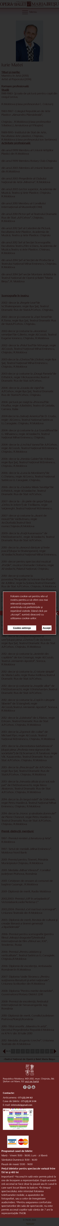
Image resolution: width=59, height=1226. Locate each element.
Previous (4, 1051)
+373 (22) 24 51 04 (28, 1101)
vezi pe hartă (32, 1081)
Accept (47, 628)
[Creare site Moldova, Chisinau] (29, 1224)
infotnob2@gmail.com (21, 1105)
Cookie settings (22, 628)
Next (53, 1051)
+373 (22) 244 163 (25, 1098)
